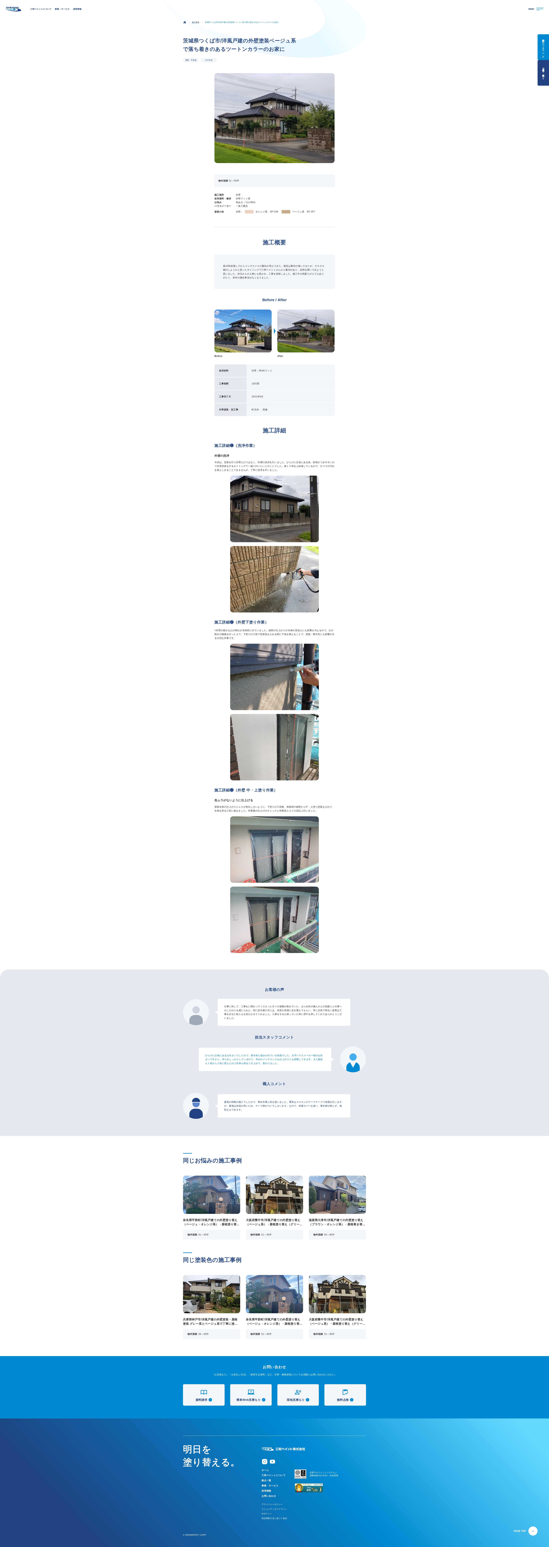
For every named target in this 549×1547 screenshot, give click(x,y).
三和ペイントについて (274, 1475)
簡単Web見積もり (543, 72)
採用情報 (266, 1491)
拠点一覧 (266, 1480)
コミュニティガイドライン (274, 1509)
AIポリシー (267, 1513)
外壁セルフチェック (543, 47)
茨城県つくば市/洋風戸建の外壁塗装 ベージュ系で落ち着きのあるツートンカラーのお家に (242, 22)
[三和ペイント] (13, 9)
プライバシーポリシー (272, 1504)
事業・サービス (270, 1485)
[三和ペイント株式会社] (283, 1449)
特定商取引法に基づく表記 (274, 1518)
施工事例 (195, 22)
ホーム (265, 1470)
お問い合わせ (269, 1496)
